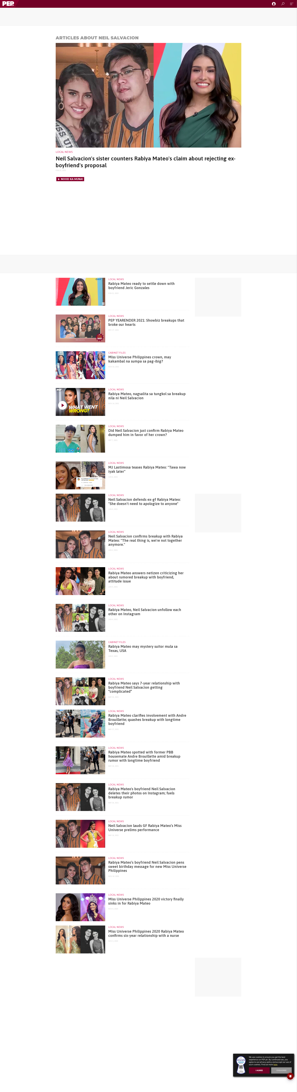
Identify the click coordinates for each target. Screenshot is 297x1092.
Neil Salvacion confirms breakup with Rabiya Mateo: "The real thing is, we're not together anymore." (145, 540)
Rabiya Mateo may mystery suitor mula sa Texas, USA (143, 648)
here (275, 1064)
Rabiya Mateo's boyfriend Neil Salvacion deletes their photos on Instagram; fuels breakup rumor (141, 793)
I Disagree (281, 1070)
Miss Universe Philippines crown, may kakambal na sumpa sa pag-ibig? (139, 359)
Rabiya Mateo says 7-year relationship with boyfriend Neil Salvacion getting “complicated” (144, 687)
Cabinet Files (117, 352)
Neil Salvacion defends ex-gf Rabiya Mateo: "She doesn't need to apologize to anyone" (144, 501)
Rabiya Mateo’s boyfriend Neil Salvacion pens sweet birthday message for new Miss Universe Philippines (147, 866)
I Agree (259, 1070)
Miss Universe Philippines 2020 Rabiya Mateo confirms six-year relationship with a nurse (146, 933)
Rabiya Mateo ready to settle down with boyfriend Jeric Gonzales (141, 285)
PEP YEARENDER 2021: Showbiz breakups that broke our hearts (146, 322)
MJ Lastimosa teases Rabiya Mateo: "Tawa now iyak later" (147, 469)
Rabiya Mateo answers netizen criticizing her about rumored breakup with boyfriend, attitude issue (146, 577)
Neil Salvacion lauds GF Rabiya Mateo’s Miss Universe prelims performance (145, 828)
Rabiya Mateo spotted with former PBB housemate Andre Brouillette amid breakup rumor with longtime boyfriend (144, 756)
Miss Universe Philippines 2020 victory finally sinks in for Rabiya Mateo (146, 901)
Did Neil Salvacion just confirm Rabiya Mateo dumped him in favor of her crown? (145, 432)
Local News (64, 152)
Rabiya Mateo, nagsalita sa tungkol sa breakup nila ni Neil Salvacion (147, 396)
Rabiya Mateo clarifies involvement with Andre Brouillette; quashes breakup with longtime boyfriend (147, 719)
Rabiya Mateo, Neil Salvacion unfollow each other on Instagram (144, 612)
